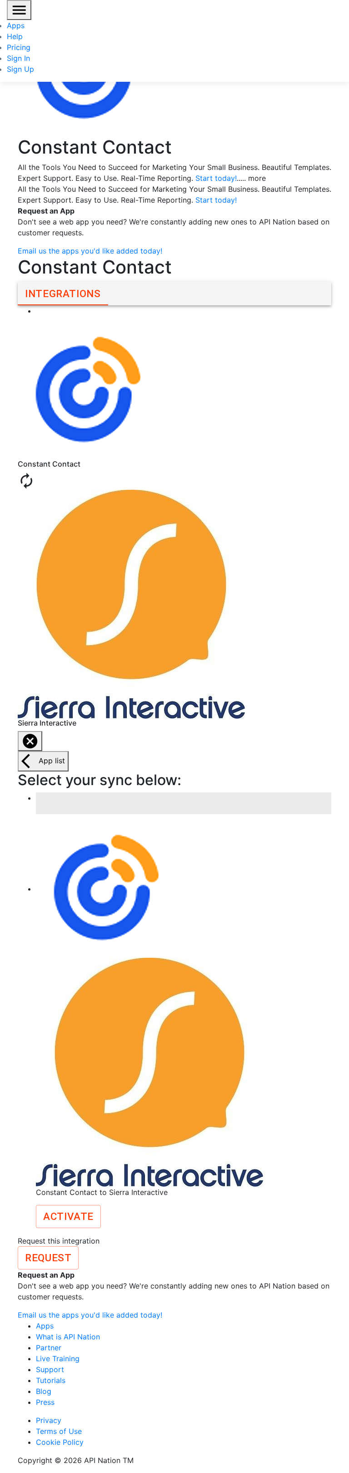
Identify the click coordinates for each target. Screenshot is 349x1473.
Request (48, 1258)
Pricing (18, 47)
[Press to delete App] (30, 741)
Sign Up (20, 69)
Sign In (18, 58)
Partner (48, 1347)
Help (15, 36)
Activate (68, 1216)
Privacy (48, 1420)
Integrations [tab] (63, 293)
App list (52, 760)
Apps (16, 25)
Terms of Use (59, 1431)
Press (45, 1402)
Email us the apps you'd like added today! (90, 250)
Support (50, 1369)
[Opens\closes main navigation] (19, 10)
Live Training (58, 1358)
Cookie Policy (60, 1442)
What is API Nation (68, 1336)
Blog (43, 1391)
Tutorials (50, 1380)
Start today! (216, 178)
